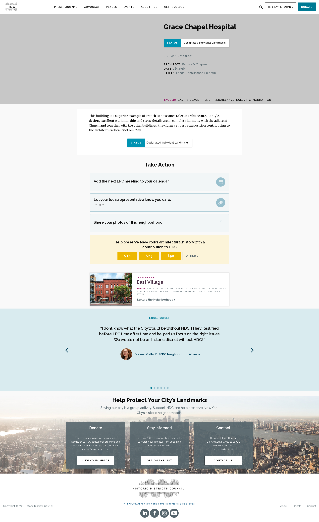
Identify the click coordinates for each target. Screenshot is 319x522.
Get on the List (159, 460)
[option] (159, 340)
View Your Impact (96, 460)
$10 (127, 256)
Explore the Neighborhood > (156, 299)
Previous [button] (66, 350)
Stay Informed (283, 6)
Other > (192, 255)
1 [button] (151, 388)
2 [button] (154, 388)
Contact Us (223, 460)
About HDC (149, 6)
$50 (171, 256)
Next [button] (252, 350)
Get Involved (174, 6)
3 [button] (158, 388)
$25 (149, 256)
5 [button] (164, 388)
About (283, 506)
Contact (311, 506)
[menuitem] (66, 7)
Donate (307, 7)
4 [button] (161, 388)
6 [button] (168, 388)
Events (128, 6)
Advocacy (92, 6)
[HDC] (11, 6)
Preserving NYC (66, 6)
